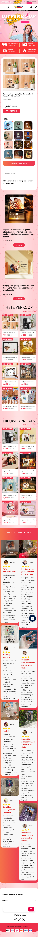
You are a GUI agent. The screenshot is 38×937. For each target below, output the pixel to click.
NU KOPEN (19, 245)
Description (7, 240)
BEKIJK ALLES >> (29, 311)
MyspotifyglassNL (23, 926)
